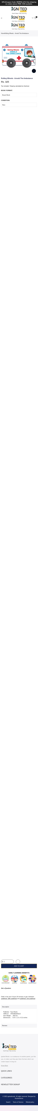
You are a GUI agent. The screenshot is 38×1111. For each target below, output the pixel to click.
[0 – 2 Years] (10, 164)
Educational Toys (28, 592)
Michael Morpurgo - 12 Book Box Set (19, 352)
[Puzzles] (9, 606)
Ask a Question (6, 988)
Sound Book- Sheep (19, 430)
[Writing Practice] (28, 239)
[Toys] (9, 581)
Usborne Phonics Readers (10, 251)
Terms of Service (18, 1102)
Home (3, 33)
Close (4, 125)
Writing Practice (28, 250)
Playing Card (28, 640)
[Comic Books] (9, 629)
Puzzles (10, 617)
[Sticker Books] (10, 287)
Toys (10, 592)
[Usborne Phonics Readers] (10, 239)
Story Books (10, 276)
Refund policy (30, 1102)
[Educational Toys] (28, 581)
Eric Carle (10, 698)
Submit (29, 884)
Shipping (12, 86)
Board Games (28, 617)
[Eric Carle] (10, 688)
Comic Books (10, 640)
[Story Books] (10, 265)
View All (19, 313)
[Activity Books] (28, 265)
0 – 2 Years (10, 174)
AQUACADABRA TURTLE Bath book (19, 549)
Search (8, 1102)
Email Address (8, 912)
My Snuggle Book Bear (19, 490)
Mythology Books (27, 297)
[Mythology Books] (28, 287)
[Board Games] (28, 606)
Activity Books (27, 276)
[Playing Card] (28, 629)
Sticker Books (10, 297)
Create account (19, 940)
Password (7, 920)
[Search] (33, 128)
